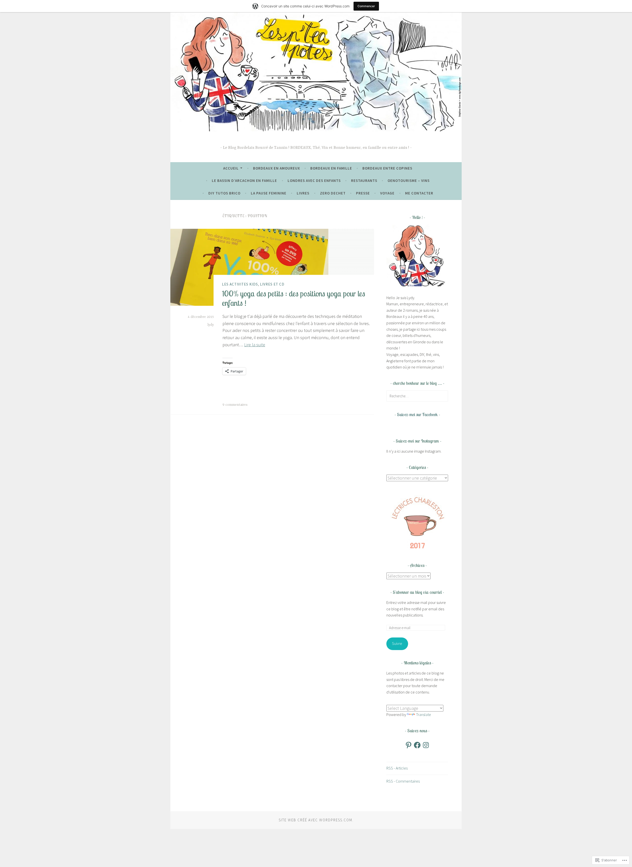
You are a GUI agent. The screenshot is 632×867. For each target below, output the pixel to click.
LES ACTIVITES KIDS (240, 284)
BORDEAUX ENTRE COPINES (387, 168)
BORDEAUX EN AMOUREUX (276, 168)
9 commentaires (235, 405)
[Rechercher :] (417, 395)
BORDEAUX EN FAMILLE (331, 168)
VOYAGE (387, 193)
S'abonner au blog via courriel (417, 592)
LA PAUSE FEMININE (268, 193)
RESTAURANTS (364, 180)
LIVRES (303, 193)
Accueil (231, 168)
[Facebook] (417, 745)
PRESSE (363, 193)
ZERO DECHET (333, 193)
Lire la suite (254, 344)
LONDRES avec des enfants (314, 180)
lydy (210, 325)
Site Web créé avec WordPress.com (315, 820)
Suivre (397, 643)
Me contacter (419, 193)
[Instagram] (426, 745)
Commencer (366, 6)
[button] (417, 522)
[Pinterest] (409, 745)
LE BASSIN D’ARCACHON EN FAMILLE (244, 180)
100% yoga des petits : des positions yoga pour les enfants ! (293, 298)
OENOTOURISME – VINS (409, 180)
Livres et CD (272, 284)
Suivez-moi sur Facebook (417, 414)
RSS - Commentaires (403, 781)
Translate (423, 714)
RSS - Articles (397, 768)
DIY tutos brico (224, 193)
